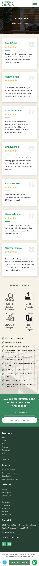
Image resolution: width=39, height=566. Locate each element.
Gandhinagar (6, 496)
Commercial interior (8, 473)
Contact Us (6, 459)
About (4, 441)
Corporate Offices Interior (11, 479)
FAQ (3, 456)
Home (4, 437)
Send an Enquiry (19, 562)
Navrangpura (6, 493)
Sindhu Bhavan (7, 508)
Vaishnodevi (6, 505)
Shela (4, 499)
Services (5, 447)
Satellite (4, 489)
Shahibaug (5, 511)
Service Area (6, 514)
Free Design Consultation (19, 420)
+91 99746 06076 (20, 413)
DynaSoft (30, 556)
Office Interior (6, 476)
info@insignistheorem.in (10, 537)
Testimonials (6, 450)
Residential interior (8, 470)
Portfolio (4, 444)
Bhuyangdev (6, 502)
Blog (3, 453)
